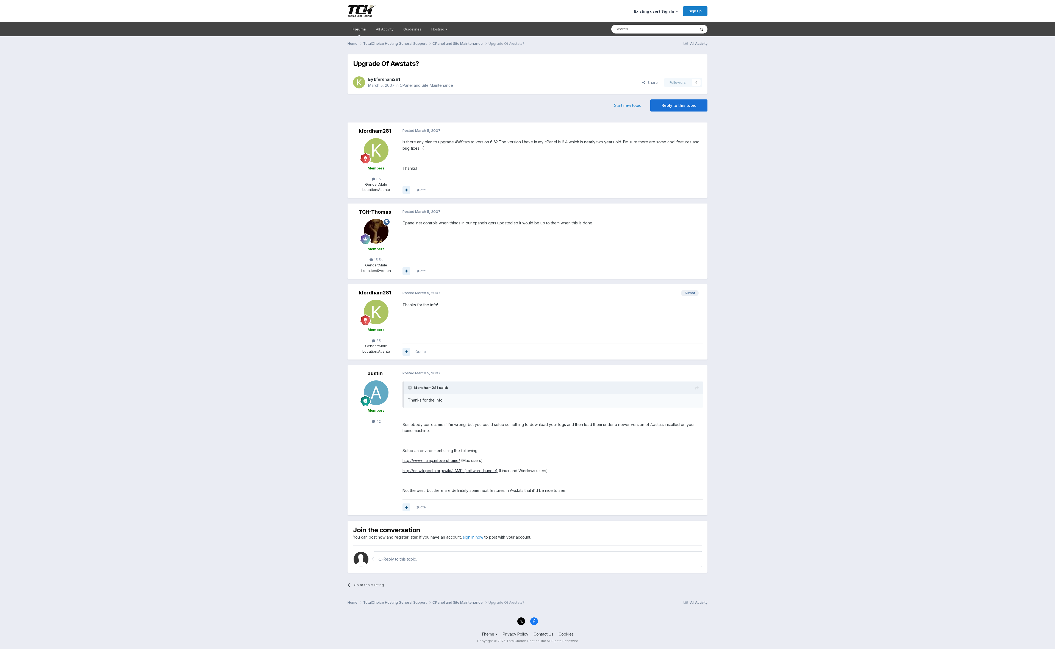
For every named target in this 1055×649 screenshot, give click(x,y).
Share (651, 82)
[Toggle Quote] (410, 387)
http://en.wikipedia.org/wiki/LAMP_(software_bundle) (450, 470)
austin (375, 373)
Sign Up (695, 11)
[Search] (701, 29)
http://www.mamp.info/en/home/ (431, 460)
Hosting (438, 29)
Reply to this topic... (400, 559)
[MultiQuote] (406, 190)
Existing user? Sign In (655, 11)
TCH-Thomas (375, 212)
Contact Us (543, 634)
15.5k (378, 259)
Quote (420, 190)
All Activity (384, 29)
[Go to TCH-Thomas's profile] (376, 231)
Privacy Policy (515, 634)
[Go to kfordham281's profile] (359, 82)
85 (378, 179)
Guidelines (412, 29)
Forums (359, 29)
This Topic (679, 29)
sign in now (473, 537)
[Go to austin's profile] (376, 392)
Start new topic (627, 105)
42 (378, 421)
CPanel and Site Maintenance (426, 85)
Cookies (566, 634)
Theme (488, 634)
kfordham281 (387, 79)
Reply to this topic (679, 105)
